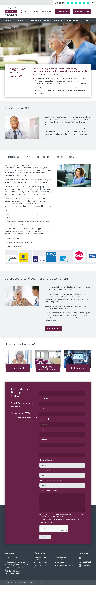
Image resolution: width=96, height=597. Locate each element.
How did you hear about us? (50, 480)
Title (41, 388)
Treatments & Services (64, 565)
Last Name (43, 409)
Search (50, 11)
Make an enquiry (62, 11)
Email (41, 450)
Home (7, 20)
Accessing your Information (40, 559)
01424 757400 (30, 11)
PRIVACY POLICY (56, 516)
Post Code (43, 439)
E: (18, 561)
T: (11, 557)
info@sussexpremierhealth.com (25, 417)
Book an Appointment (82, 11)
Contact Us (38, 568)
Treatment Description (48, 490)
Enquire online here (53, 328)
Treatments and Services (39, 20)
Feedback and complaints (60, 559)
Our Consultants (19, 20)
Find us (88, 20)
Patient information (74, 20)
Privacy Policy (60, 562)
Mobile (42, 429)
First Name (43, 398)
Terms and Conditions (43, 565)
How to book (58, 20)
